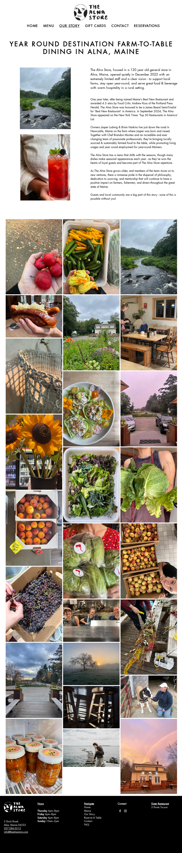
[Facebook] (120, 811)
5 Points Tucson (159, 807)
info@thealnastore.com (16, 831)
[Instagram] (125, 811)
